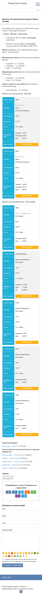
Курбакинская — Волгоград (12, 462)
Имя (3, 509)
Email (4, 516)
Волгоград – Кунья (9, 446)
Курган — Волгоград (9, 468)
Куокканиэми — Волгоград (12, 455)
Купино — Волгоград (10, 458)
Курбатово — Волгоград (11, 465)
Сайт (4, 523)
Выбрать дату (27, 144)
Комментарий (7, 530)
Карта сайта (6, 577)
